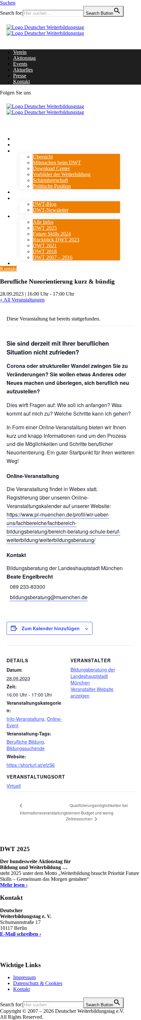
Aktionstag (24, 58)
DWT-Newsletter (51, 210)
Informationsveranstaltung (43, 812)
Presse (19, 75)
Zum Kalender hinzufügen (51, 628)
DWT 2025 (45, 228)
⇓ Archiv (29, 216)
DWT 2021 (45, 245)
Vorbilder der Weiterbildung (62, 174)
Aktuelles (23, 70)
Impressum (24, 977)
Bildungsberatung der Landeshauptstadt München (92, 676)
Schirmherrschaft (50, 180)
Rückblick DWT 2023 (56, 239)
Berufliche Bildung (25, 741)
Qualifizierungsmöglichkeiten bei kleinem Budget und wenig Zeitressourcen (97, 811)
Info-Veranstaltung (25, 719)
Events (20, 64)
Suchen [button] (7, 3)
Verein (20, 52)
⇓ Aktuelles (32, 198)
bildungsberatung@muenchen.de (49, 597)
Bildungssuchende (26, 748)
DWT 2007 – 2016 (52, 257)
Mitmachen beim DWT (57, 162)
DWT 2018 (45, 251)
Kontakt (21, 81)
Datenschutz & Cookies (37, 983)
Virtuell (14, 785)
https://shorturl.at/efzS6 (31, 765)
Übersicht (43, 156)
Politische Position (52, 186)
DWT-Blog (44, 204)
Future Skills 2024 (52, 234)
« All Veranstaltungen (22, 300)
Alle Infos (43, 222)
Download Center (51, 168)
